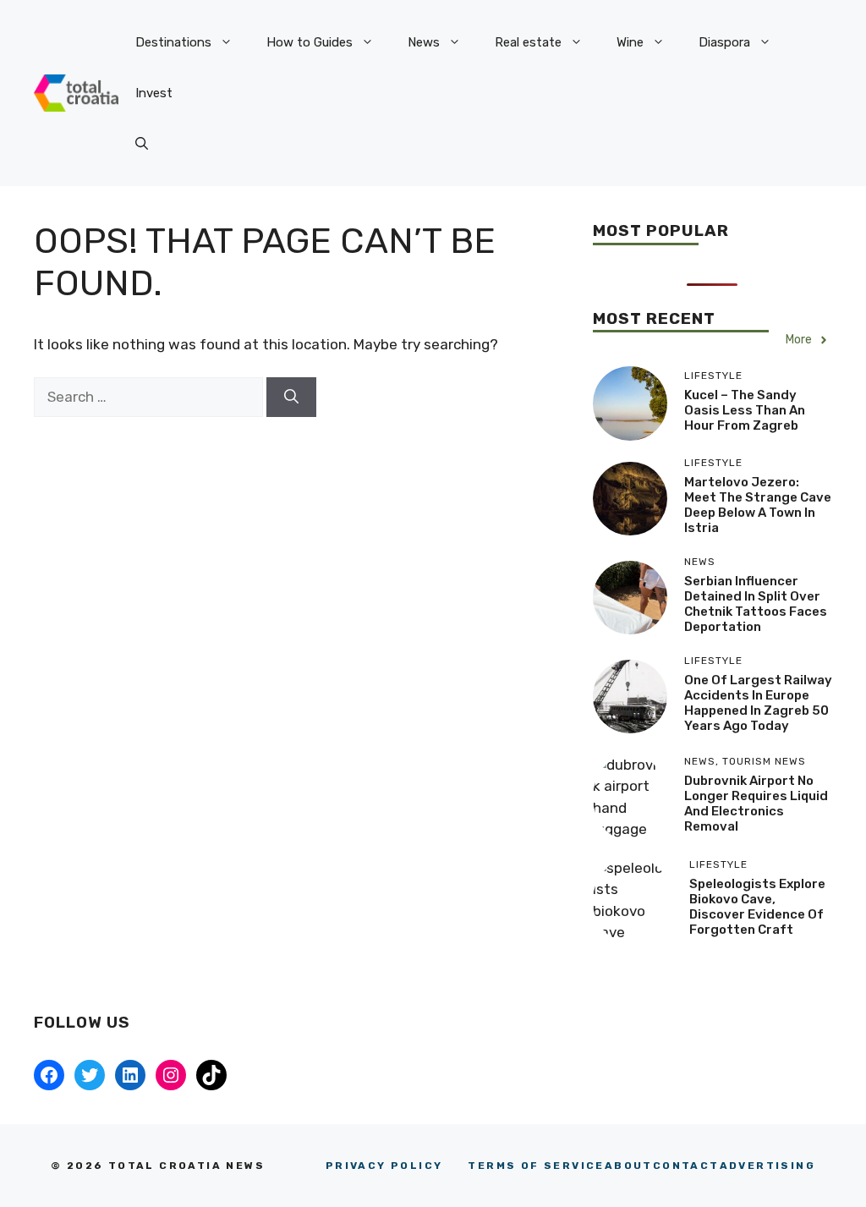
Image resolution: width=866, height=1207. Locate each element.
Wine (630, 42)
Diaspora (724, 42)
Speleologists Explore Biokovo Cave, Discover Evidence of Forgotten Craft (757, 906)
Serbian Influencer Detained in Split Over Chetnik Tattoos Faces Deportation (755, 603)
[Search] (291, 397)
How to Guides (309, 42)
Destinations (173, 42)
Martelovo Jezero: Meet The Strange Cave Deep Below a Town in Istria (757, 505)
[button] (141, 143)
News (424, 42)
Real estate (528, 42)
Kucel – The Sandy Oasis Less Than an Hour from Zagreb (744, 410)
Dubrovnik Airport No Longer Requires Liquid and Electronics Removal (756, 803)
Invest (154, 93)
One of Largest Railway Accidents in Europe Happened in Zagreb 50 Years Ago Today (758, 702)
